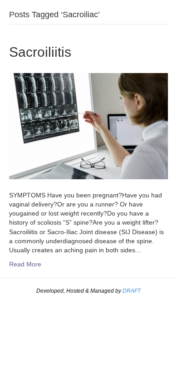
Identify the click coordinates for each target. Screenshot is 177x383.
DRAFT (132, 291)
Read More (25, 264)
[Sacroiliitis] (88, 125)
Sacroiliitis (40, 51)
